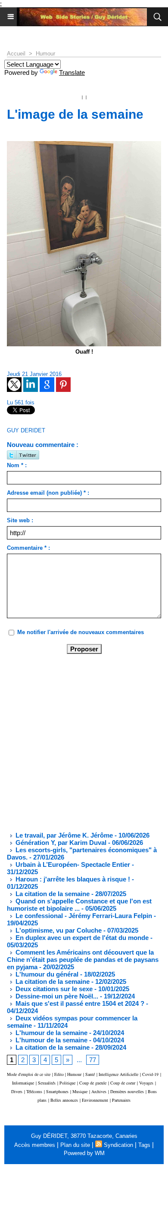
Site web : (20, 520)
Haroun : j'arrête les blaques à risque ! (72, 879)
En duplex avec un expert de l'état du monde (81, 937)
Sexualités (47, 1083)
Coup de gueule (92, 1083)
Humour (45, 53)
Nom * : (17, 465)
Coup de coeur (122, 1083)
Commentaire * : (28, 548)
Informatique (23, 1083)
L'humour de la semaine (50, 1032)
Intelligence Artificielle (118, 1074)
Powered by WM (84, 1153)
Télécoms (34, 1091)
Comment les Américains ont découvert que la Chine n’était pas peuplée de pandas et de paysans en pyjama (83, 960)
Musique (79, 1091)
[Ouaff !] (84, 144)
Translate (72, 72)
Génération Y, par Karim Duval (60, 842)
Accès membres (34, 1145)
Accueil (16, 53)
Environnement (95, 1100)
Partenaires (121, 1100)
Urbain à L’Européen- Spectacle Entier (72, 864)
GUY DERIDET (26, 430)
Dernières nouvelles (127, 1091)
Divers (16, 1091)
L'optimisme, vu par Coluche (58, 930)
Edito (59, 1074)
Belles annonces (64, 1100)
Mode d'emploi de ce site (28, 1074)
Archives (98, 1091)
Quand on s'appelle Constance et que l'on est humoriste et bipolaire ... (79, 904)
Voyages (146, 1083)
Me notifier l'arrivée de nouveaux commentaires (80, 632)
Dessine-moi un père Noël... (56, 996)
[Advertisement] (77, 742)
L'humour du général (46, 974)
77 (92, 1059)
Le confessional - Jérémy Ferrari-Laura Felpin (83, 915)
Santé (90, 1074)
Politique (67, 1083)
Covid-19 (150, 1074)
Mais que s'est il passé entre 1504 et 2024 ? (79, 1003)
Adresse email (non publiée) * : (48, 493)
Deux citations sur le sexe (53, 988)
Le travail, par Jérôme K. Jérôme (63, 835)
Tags (144, 1145)
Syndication (118, 1145)
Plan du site (75, 1145)
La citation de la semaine (52, 893)
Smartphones (57, 1091)
